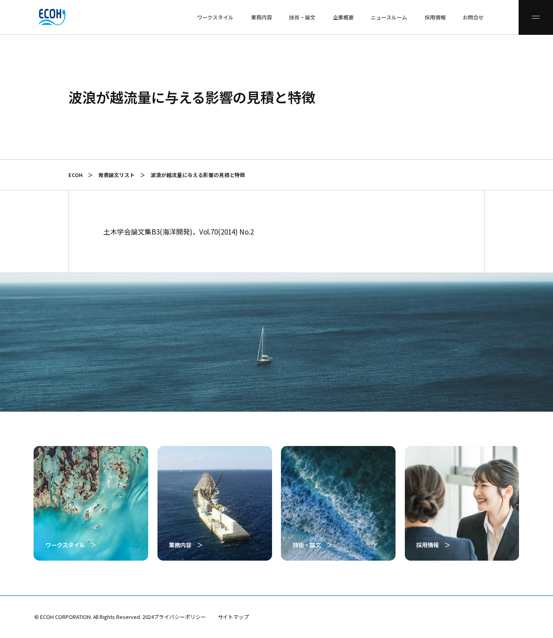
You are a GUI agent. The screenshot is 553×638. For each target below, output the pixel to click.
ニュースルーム (389, 17)
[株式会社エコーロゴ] (17, 17)
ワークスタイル (215, 17)
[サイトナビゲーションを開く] (536, 17)
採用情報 (435, 17)
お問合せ (473, 17)
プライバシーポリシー (179, 617)
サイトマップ (233, 617)
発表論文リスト (116, 175)
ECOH (75, 175)
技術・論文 (302, 17)
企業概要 (343, 17)
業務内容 (261, 17)
